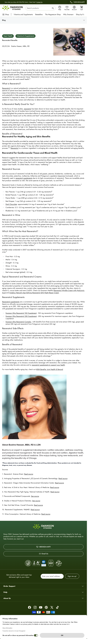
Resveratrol (6, 88)
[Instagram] (35, 607)
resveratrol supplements (69, 72)
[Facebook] (29, 607)
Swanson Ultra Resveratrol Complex (19, 322)
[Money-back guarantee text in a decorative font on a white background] (58, 563)
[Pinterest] (46, 607)
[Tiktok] (57, 607)
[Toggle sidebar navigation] (45, 20)
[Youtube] (40, 607)
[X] (52, 607)
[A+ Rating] (36, 563)
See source (35, 496)
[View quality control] (43, 563)
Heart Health (7, 36)
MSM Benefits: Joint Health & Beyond (49, 369)
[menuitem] (24, 14)
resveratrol (27, 109)
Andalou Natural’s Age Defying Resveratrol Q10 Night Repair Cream (34, 292)
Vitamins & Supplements (25, 36)
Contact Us (39, 2)
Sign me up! (72, 576)
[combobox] (40, 8)
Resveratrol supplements (10, 302)
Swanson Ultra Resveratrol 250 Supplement (21, 316)
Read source (28, 474)
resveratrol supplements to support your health (48, 365)
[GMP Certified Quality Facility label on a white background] (51, 563)
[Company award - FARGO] (28, 563)
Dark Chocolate (11, 204)
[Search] (53, 8)
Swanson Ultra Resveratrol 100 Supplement (21, 313)
